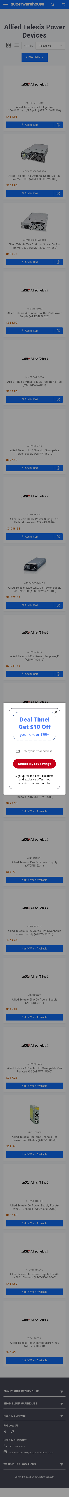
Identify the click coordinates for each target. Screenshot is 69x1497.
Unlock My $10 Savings (34, 764)
